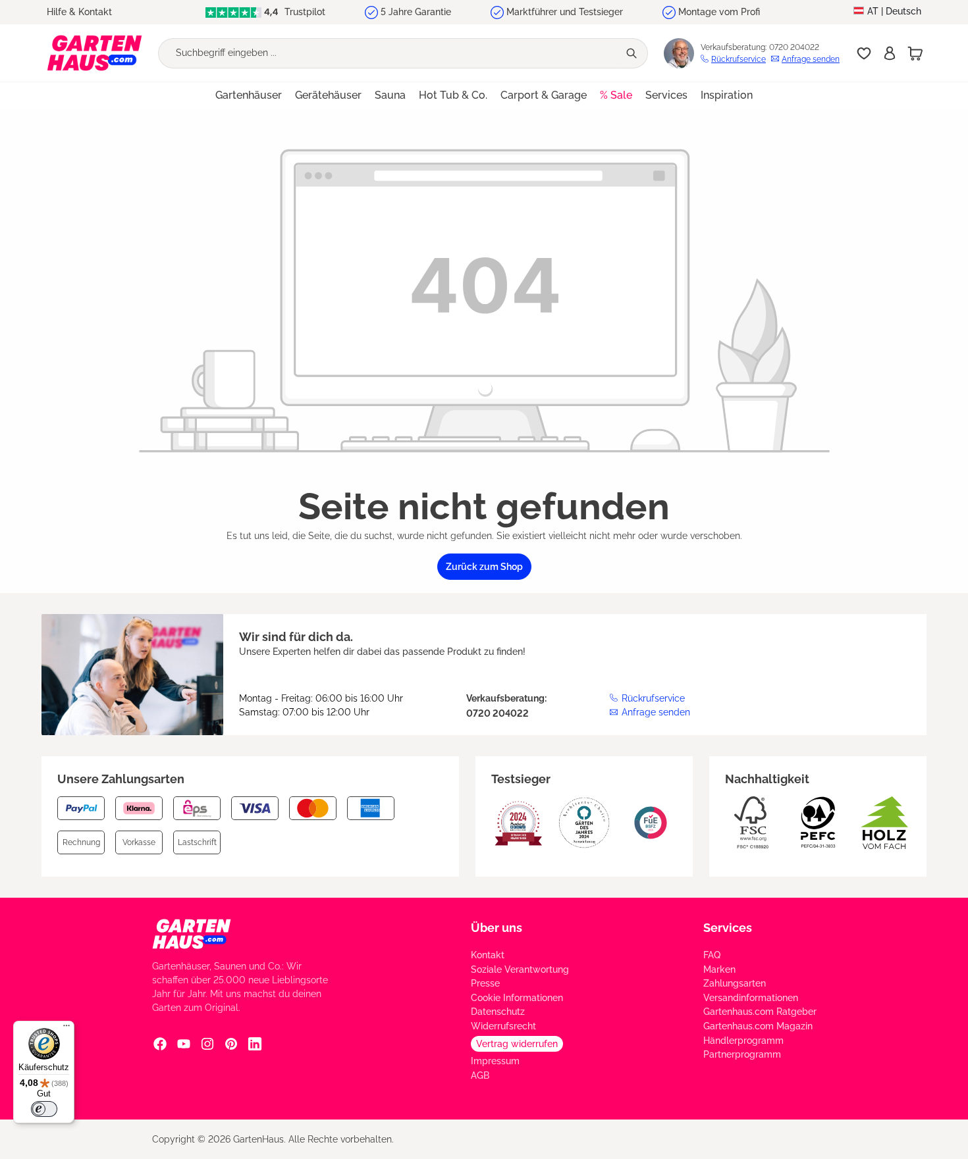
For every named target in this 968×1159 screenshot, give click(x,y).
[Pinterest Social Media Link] (231, 1043)
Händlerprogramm (743, 1040)
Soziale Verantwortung (520, 969)
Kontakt (487, 955)
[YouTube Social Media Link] (184, 1043)
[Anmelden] (889, 53)
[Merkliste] (864, 53)
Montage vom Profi (719, 12)
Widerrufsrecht (503, 1026)
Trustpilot (303, 12)
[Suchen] (633, 53)
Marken (719, 969)
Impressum (495, 1061)
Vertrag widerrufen (517, 1044)
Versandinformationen (750, 997)
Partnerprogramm (742, 1054)
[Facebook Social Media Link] (160, 1043)
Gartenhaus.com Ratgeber (760, 1011)
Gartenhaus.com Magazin (758, 1026)
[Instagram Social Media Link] (207, 1043)
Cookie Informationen (517, 997)
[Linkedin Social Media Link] (255, 1043)
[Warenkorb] (915, 53)
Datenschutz (498, 1011)
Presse (485, 983)
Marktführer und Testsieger (564, 12)
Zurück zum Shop (484, 566)
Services (727, 928)
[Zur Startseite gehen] (94, 53)
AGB (480, 1075)
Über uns (496, 928)
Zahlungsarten (734, 983)
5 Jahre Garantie (416, 12)
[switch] (44, 1109)
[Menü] (66, 1029)
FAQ (711, 955)
